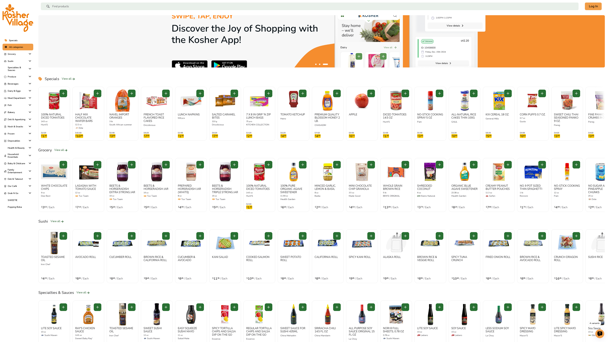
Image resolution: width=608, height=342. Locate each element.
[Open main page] (18, 18)
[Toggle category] (29, 54)
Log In (593, 6)
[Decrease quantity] (63, 93)
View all (67, 78)
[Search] (48, 7)
